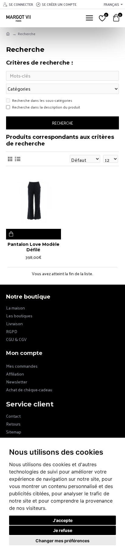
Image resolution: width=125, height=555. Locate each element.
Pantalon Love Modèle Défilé (33, 247)
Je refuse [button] (62, 530)
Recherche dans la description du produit (46, 107)
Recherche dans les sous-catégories (42, 101)
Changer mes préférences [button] (62, 540)
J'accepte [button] (63, 520)
